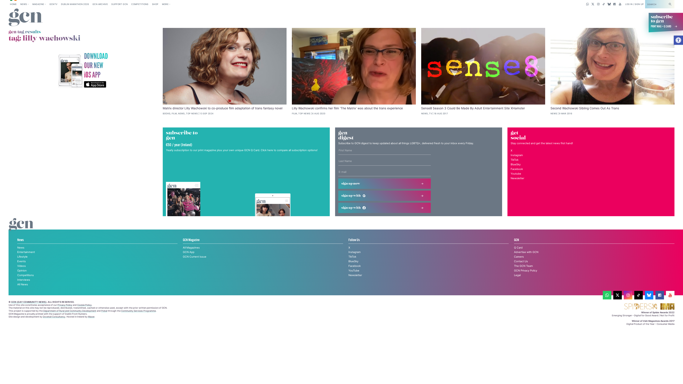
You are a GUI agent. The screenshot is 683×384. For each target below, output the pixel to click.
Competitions (139, 4)
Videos (21, 266)
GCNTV (53, 4)
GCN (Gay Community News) (28, 302)
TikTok (514, 159)
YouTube (353, 270)
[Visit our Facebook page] (614, 4)
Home (13, 4)
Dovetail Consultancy (54, 316)
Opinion (22, 270)
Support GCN (119, 4)
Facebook (517, 169)
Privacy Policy (64, 305)
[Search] (670, 4)
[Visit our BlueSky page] (609, 4)
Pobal (104, 311)
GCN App (188, 252)
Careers (519, 256)
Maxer (91, 316)
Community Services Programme (138, 311)
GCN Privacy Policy (525, 270)
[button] (678, 40)
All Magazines (191, 247)
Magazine (38, 4)
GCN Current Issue (194, 256)
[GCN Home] (26, 18)
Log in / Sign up (634, 4)
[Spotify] (83, 70)
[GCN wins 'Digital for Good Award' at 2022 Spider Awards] (640, 306)
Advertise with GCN (526, 252)
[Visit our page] (607, 295)
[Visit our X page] (593, 4)
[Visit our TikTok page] (603, 4)
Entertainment (26, 252)
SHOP (155, 4)
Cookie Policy (84, 305)
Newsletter (517, 178)
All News (22, 284)
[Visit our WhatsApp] (587, 4)
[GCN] (21, 228)
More (165, 4)
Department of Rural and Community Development (69, 311)
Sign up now (350, 184)
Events (21, 261)
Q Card (518, 247)
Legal (517, 275)
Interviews (23, 279)
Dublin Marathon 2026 (75, 4)
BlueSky (516, 164)
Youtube (516, 173)
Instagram (517, 155)
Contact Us (521, 261)
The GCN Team (523, 266)
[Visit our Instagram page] (598, 4)
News (23, 4)
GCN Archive (100, 4)
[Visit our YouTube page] (620, 4)
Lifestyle (22, 256)
